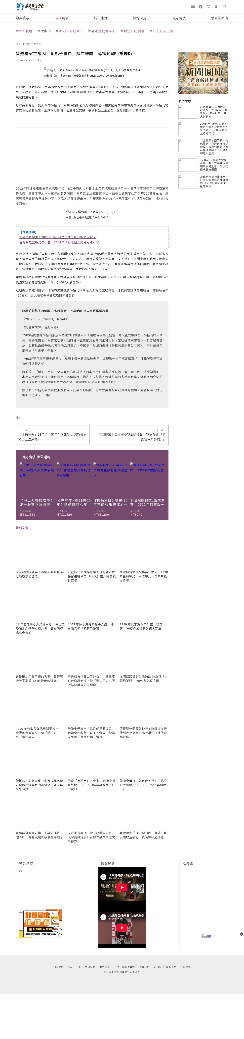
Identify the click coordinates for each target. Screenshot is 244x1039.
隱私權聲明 (128, 966)
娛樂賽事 (23, 17)
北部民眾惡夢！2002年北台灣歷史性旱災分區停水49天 (57, 237)
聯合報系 (144, 966)
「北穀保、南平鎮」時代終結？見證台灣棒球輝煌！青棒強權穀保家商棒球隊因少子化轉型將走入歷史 (214, 147)
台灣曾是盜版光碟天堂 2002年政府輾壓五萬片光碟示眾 (59, 242)
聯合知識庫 (219, 17)
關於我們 (171, 966)
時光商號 (179, 17)
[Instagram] (208, 6)
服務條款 (105, 966)
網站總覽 (186, 966)
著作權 (116, 966)
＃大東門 (44, 30)
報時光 (26, 43)
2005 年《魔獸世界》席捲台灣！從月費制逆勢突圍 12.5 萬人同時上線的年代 (214, 128)
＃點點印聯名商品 (69, 30)
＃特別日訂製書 (132, 30)
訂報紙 (158, 966)
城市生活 (101, 17)
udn (18, 43)
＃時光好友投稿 (161, 30)
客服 (77, 966)
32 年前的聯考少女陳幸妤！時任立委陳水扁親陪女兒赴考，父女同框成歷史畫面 (214, 165)
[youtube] (193, 6)
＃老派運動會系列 (102, 30)
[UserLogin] (216, 6)
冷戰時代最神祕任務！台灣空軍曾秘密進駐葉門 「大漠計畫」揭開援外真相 (214, 181)
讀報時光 (140, 17)
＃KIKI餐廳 (24, 30)
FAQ (70, 966)
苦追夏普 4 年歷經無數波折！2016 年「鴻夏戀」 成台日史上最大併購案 (213, 111)
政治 (18, 417)
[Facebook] (200, 6)
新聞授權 (90, 966)
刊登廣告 (58, 966)
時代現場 (62, 17)
